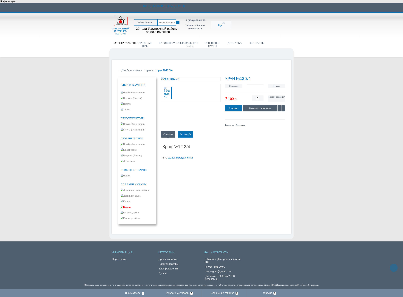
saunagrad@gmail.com (218, 271)
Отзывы (276, 86)
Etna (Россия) (130, 149)
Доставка (235, 43)
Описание (168, 134)
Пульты (127, 103)
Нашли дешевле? (277, 97)
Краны (149, 70)
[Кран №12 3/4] (191, 79)
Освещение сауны (212, 44)
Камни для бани (131, 218)
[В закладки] (279, 108)
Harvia (126, 175)
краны (171, 157)
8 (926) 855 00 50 (195, 20)
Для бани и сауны (132, 70)
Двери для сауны (132, 195)
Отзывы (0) (185, 134)
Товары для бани (190, 44)
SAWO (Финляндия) (134, 129)
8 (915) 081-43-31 (153, 6)
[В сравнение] (283, 108)
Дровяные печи (145, 44)
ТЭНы (126, 109)
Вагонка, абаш (131, 212)
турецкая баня (184, 157)
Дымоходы (129, 161)
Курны (126, 201)
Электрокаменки (124, 43)
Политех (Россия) (132, 98)
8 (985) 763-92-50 (175, 6)
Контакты (257, 43)
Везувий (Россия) (132, 155)
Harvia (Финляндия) (134, 92)
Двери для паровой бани (136, 190)
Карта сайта (119, 259)
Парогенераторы (169, 43)
